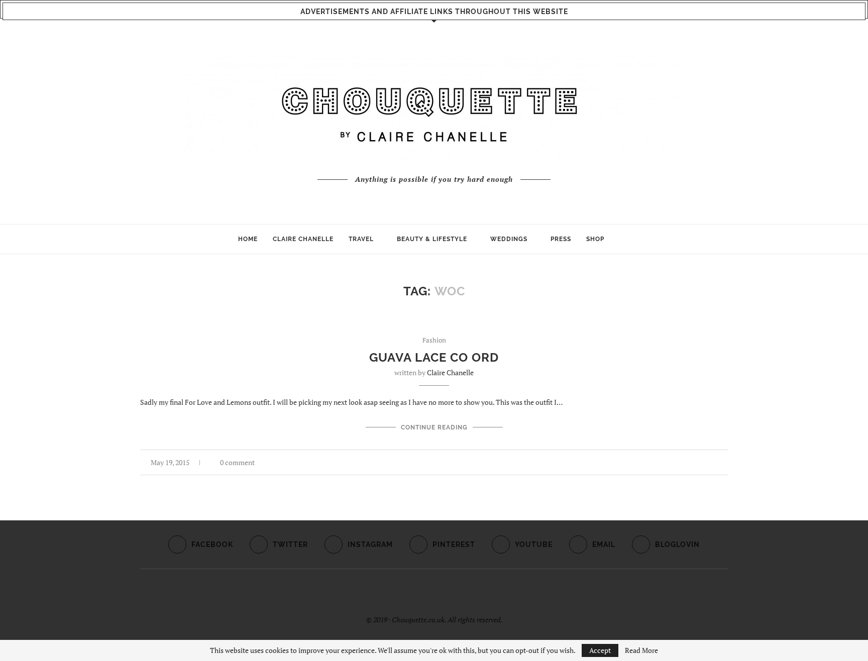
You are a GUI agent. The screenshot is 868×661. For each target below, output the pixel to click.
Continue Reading (434, 427)
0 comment (237, 462)
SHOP (595, 239)
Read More (641, 650)
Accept (600, 650)
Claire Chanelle (450, 372)
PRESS (561, 239)
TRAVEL (361, 239)
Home (248, 239)
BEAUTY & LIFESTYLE (432, 239)
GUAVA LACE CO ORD (434, 357)
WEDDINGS (508, 239)
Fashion (434, 341)
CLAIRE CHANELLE (303, 239)
